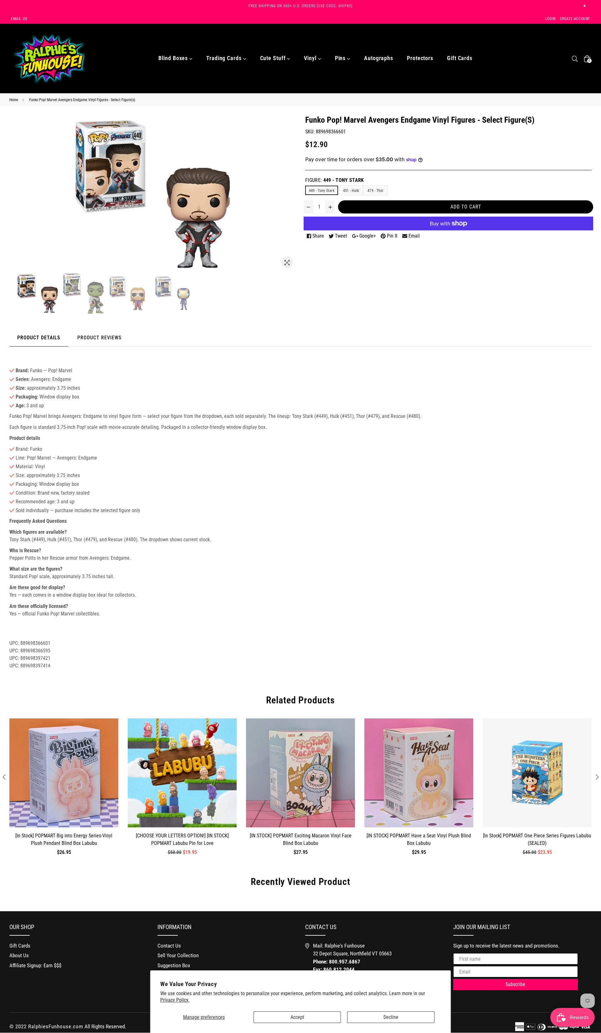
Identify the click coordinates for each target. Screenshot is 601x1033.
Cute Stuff (273, 58)
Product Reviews (99, 338)
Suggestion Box (173, 965)
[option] (39, 293)
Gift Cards (459, 58)
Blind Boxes (173, 58)
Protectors (420, 58)
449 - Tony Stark (321, 190)
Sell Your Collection (178, 955)
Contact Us (169, 946)
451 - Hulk (351, 190)
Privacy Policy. (174, 1000)
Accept (297, 1017)
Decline (390, 1017)
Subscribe (515, 984)
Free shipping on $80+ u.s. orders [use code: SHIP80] (300, 6)
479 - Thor (375, 190)
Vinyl (311, 58)
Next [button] (597, 777)
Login (550, 19)
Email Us (19, 19)
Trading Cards (224, 58)
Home (13, 100)
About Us (19, 955)
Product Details (38, 338)
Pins (341, 58)
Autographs (378, 58)
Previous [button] (4, 777)
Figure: (334, 180)
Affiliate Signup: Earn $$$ (35, 965)
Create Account (575, 19)
